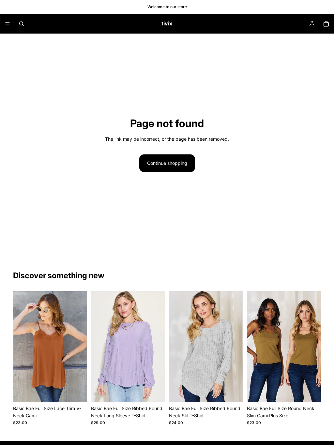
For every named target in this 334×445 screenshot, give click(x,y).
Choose (82, 392)
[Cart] (326, 24)
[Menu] (7, 23)
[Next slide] (80, 346)
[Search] (21, 24)
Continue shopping (167, 163)
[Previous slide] (20, 346)
